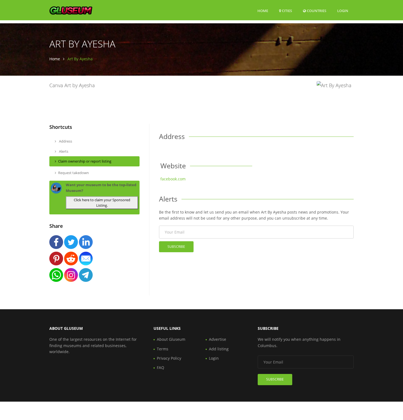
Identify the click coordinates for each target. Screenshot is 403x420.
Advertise (217, 339)
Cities (286, 10)
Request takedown (73, 172)
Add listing (219, 348)
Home (262, 10)
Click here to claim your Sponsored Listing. (102, 202)
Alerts (63, 151)
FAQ (160, 367)
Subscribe (176, 246)
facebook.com (173, 178)
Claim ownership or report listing (84, 161)
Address (65, 141)
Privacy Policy (169, 358)
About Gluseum (171, 339)
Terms (162, 348)
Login (342, 10)
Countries (316, 10)
